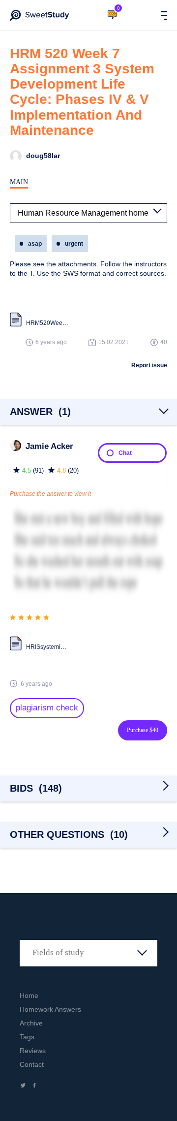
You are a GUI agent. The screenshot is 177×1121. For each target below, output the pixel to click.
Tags (27, 1037)
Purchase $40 (142, 730)
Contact (32, 1064)
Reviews (33, 1051)
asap (35, 243)
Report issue (149, 365)
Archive (31, 1023)
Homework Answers (50, 1009)
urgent (74, 243)
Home (29, 995)
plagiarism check (47, 707)
